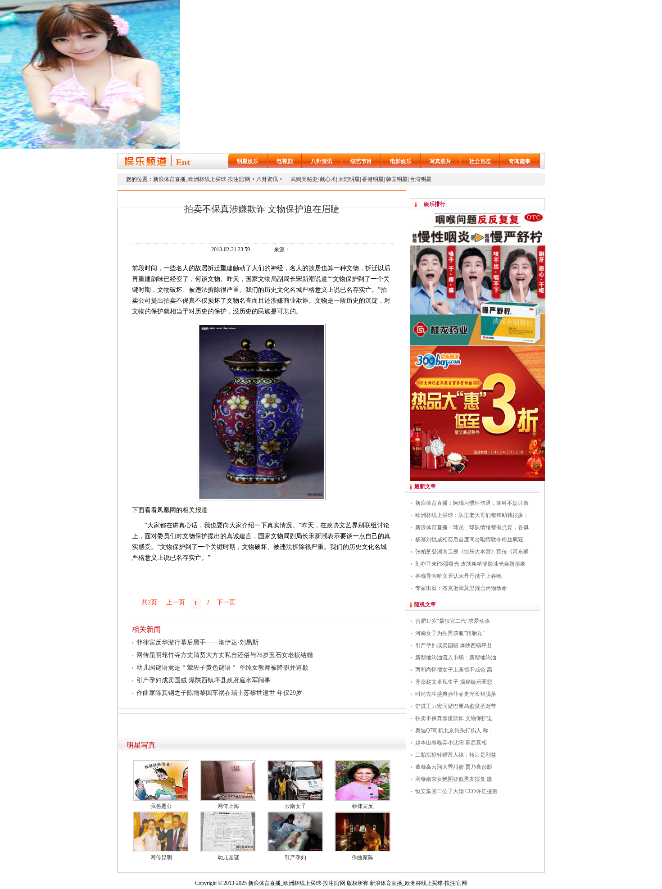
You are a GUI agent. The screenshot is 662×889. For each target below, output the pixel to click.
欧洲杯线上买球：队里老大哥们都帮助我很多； (472, 515)
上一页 (175, 602)
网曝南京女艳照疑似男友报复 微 (453, 779)
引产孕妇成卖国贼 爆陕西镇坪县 (453, 645)
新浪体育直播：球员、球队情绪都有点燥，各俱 (472, 527)
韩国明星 (397, 179)
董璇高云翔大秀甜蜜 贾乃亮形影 (453, 767)
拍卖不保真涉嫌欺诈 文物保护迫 (453, 718)
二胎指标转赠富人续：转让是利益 (455, 755)
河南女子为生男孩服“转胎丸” (450, 633)
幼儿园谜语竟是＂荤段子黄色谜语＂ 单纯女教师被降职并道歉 (222, 667)
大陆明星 (349, 179)
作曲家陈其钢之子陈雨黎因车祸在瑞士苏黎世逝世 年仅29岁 (219, 692)
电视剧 (285, 161)
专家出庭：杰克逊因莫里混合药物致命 (461, 588)
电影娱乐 (401, 161)
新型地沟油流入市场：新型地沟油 (455, 657)
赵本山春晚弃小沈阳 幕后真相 (451, 742)
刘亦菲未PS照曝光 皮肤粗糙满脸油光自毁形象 (470, 564)
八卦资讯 (321, 161)
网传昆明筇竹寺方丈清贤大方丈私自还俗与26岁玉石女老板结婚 (224, 655)
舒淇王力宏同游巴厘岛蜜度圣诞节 (455, 706)
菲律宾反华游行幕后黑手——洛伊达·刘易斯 (197, 642)
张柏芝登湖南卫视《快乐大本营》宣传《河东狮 (472, 552)
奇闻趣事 (520, 161)
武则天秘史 (303, 179)
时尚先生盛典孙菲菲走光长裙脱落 (455, 694)
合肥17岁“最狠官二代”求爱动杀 (452, 621)
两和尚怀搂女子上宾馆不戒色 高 (453, 670)
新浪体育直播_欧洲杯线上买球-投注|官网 (201, 179)
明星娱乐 (247, 161)
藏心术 (328, 179)
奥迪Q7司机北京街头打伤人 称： (454, 730)
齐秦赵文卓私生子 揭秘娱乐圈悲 (453, 682)
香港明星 (373, 179)
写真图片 (440, 161)
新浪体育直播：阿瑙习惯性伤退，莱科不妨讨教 (472, 503)
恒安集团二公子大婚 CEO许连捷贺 (456, 791)
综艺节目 (361, 161)
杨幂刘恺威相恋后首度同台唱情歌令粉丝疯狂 (469, 539)
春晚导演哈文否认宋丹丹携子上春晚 (458, 576)
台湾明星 (420, 179)
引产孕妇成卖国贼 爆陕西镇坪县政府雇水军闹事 (203, 680)
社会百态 (480, 161)
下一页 (226, 602)
